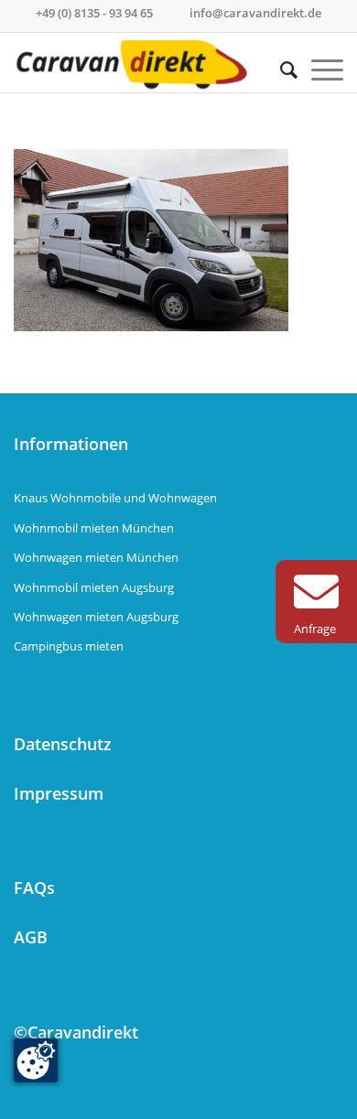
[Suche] (282, 69)
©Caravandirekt (76, 1032)
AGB (31, 937)
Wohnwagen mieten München (96, 557)
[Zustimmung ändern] (36, 1060)
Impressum (58, 793)
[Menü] (320, 69)
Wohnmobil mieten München (94, 528)
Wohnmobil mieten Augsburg (94, 587)
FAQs (34, 887)
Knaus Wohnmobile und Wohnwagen (115, 498)
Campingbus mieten (69, 646)
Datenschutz (63, 744)
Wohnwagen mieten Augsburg (96, 616)
